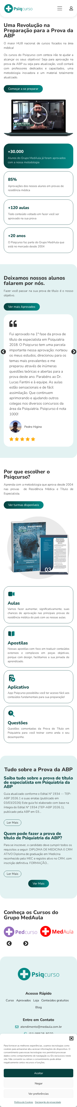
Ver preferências (38, 1094)
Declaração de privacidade (48, 1102)
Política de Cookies (23, 1102)
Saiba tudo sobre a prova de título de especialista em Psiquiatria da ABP (38, 782)
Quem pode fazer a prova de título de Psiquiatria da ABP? (33, 836)
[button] (71, 1038)
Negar (38, 1083)
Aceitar (38, 1073)
